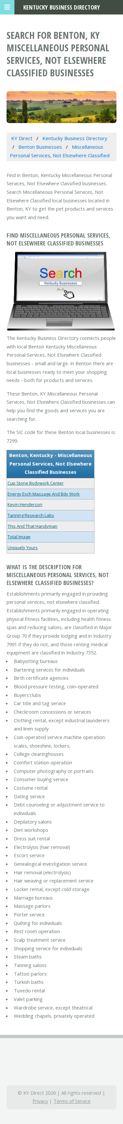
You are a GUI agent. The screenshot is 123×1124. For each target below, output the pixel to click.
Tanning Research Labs (31, 515)
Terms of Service (72, 1101)
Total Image (19, 537)
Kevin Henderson (25, 504)
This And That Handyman (32, 526)
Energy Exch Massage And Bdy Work (44, 494)
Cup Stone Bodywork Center (36, 483)
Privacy (40, 1101)
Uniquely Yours (23, 547)
